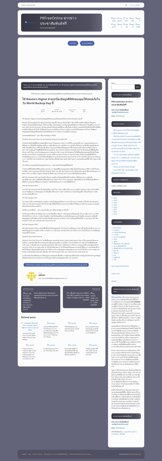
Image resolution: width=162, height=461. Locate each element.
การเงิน (115, 235)
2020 (115, 212)
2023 (115, 205)
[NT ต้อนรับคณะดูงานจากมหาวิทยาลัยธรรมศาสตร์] (51, 345)
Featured (73, 43)
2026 (115, 198)
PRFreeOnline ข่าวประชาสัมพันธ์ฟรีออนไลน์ (56, 454)
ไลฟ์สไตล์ (116, 257)
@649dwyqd (120, 116)
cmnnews (114, 434)
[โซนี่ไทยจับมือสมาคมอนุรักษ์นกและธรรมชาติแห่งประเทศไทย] (72, 323)
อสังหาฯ (116, 253)
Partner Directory (37, 454)
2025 (115, 200)
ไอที (114, 260)
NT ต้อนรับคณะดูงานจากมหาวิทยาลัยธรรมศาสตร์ (51, 350)
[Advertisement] (81, 60)
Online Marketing (119, 232)
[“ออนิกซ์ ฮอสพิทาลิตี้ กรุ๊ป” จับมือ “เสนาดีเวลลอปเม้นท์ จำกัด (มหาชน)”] (93, 345)
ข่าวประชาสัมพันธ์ (135, 5)
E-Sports (116, 230)
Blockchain (117, 228)
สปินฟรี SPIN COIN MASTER (122, 248)
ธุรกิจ (115, 241)
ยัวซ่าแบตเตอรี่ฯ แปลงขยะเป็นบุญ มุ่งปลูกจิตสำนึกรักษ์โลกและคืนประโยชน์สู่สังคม (92, 330)
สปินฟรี (113, 281)
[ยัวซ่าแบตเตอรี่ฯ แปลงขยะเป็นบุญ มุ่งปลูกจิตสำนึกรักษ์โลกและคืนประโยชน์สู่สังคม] (93, 323)
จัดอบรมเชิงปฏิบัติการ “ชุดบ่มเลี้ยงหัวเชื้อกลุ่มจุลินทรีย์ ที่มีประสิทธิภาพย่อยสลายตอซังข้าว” (72, 352)
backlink (24, 454)
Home (25, 85)
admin (43, 111)
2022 (115, 207)
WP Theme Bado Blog (135, 454)
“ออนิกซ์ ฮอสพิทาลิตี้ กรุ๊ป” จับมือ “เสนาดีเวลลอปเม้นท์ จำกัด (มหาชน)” (92, 352)
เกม (114, 255)
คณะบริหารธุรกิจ (130, 432)
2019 (115, 214)
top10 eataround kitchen (120, 266)
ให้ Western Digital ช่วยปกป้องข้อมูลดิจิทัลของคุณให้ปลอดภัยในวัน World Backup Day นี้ (57, 265)
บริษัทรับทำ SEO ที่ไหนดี (121, 244)
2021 (115, 210)
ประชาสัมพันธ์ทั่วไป (51, 85)
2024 (115, 203)
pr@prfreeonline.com (120, 112)
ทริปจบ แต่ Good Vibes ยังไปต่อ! (124, 167)
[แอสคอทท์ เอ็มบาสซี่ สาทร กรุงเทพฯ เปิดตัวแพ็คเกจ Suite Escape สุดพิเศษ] (30, 326)
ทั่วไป (115, 239)
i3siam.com (115, 274)
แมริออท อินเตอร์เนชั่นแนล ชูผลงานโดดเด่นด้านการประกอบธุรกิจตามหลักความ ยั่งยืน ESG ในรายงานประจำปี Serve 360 (29, 354)
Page (29, 454)
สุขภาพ (115, 251)
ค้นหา (113, 83)
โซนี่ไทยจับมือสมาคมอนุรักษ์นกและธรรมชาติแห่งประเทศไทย (72, 329)
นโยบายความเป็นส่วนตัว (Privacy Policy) (80, 454)
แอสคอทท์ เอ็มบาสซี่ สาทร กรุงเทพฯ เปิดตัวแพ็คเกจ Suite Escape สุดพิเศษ (29, 336)
